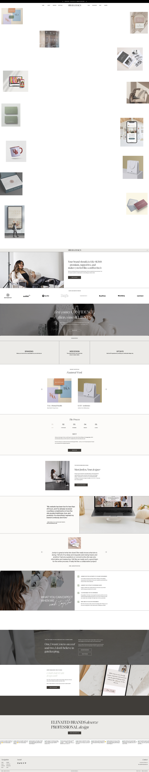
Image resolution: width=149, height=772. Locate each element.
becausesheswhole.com (52, 523)
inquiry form (88, 437)
